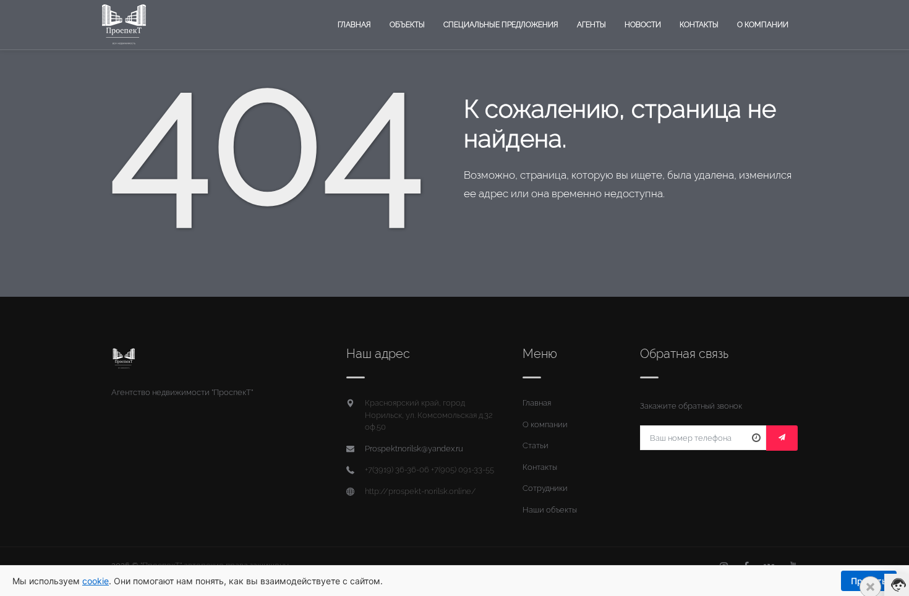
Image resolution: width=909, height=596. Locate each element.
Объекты (407, 24)
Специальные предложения (500, 24)
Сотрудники (545, 488)
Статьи (535, 445)
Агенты (591, 24)
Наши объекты (550, 509)
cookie (95, 581)
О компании (762, 24)
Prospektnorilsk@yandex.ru (414, 448)
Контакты (699, 24)
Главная (354, 24)
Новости (643, 24)
